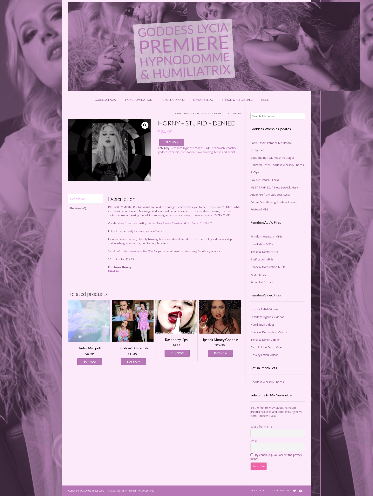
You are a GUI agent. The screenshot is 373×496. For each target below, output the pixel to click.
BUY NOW (171, 142)
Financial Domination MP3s (267, 267)
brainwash (218, 148)
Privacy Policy (259, 490)
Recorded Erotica (261, 282)
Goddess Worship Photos (267, 382)
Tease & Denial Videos (265, 340)
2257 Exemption (280, 490)
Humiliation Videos (262, 324)
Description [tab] (77, 199)
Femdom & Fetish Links (237, 99)
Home (265, 99)
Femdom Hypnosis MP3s (266, 236)
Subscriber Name (261, 426)
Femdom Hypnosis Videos (197, 113)
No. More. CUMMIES (199, 223)
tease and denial (224, 152)
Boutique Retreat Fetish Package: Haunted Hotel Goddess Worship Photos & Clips (277, 165)
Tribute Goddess (172, 99)
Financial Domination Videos (268, 332)
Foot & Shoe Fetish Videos (267, 347)
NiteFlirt (113, 271)
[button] (144, 125)
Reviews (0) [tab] (78, 208)
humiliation (188, 152)
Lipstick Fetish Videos (264, 309)
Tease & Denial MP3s (264, 252)
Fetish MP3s (258, 274)
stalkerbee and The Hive (138, 251)
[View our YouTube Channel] (300, 490)
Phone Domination (138, 99)
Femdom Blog (203, 99)
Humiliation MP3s (261, 244)
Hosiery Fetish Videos (264, 355)
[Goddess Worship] (214, 46)
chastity (231, 148)
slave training (204, 152)
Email (253, 441)
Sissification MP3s (262, 259)
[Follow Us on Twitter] (294, 490)
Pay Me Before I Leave (265, 180)
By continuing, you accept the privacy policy (276, 456)
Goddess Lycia (105, 99)
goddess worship (168, 152)
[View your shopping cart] (278, 99)
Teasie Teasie (171, 223)
